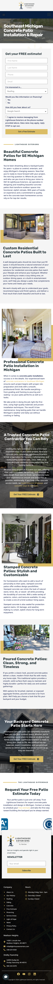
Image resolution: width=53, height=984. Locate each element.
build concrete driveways (32, 483)
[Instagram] (29, 974)
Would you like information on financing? (23, 97)
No (9, 103)
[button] (4, 15)
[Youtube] (24, 974)
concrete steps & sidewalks (26, 485)
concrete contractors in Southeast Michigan (25, 381)
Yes (9, 100)
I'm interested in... (13, 87)
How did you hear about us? (17, 107)
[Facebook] (18, 974)
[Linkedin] (34, 974)
